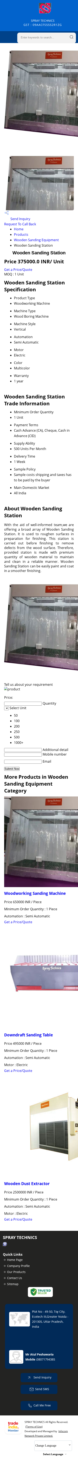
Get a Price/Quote (18, 269)
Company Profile (18, 1266)
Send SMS (42, 1389)
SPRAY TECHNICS (43, 23)
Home (19, 229)
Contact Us (14, 1278)
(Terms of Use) (34, 1426)
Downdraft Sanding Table (28, 1034)
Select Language (53, 1454)
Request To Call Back (20, 224)
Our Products (16, 1272)
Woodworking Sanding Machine (35, 893)
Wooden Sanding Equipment (36, 240)
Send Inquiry (20, 219)
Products (21, 234)
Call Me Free (42, 1405)
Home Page (15, 1260)
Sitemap (13, 1284)
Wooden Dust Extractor (27, 1183)
